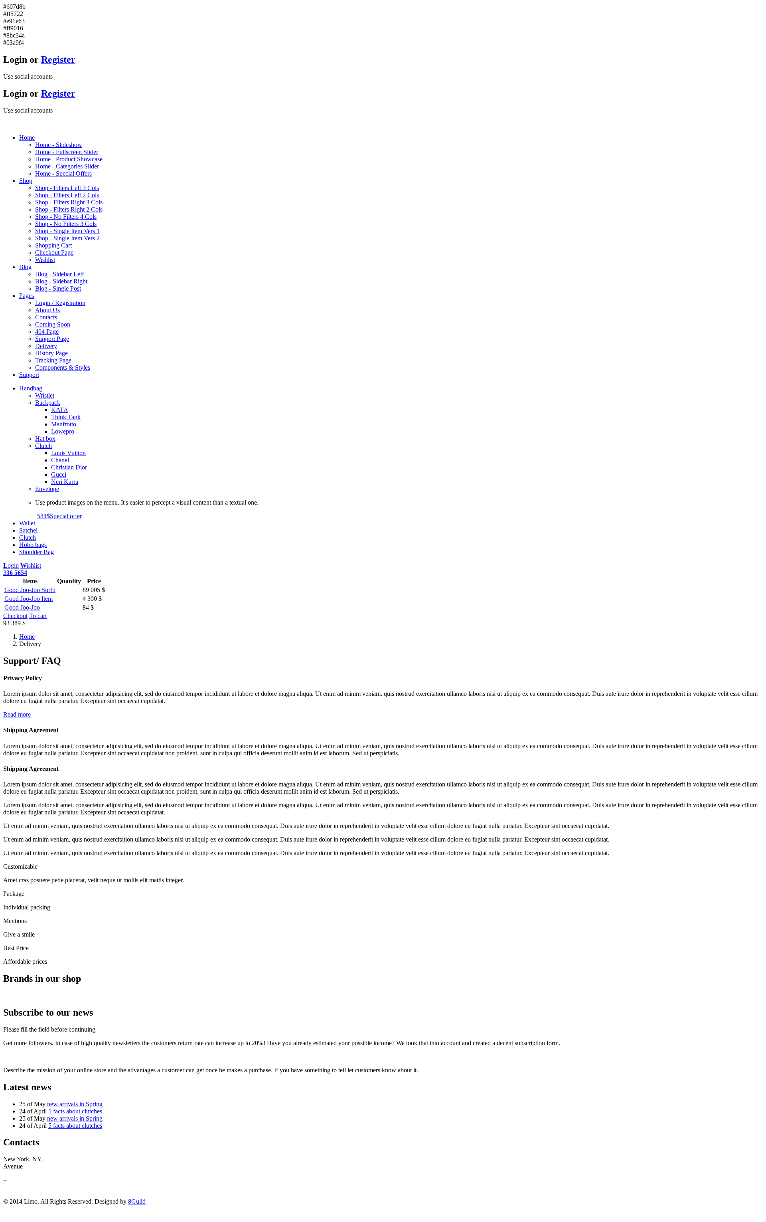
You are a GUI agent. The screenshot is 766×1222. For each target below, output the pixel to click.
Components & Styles (62, 367)
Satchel (28, 530)
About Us (47, 310)
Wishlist (45, 259)
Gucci (58, 474)
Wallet (27, 523)
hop (25, 180)
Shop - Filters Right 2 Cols (69, 209)
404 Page (47, 331)
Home (27, 636)
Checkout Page (54, 252)
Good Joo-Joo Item (28, 598)
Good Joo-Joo (22, 607)
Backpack (47, 402)
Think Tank (66, 417)
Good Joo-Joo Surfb (29, 589)
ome (27, 137)
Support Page (52, 338)
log (25, 266)
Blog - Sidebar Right (61, 281)
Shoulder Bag (36, 552)
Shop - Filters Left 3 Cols (67, 187)
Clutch (43, 445)
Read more (17, 714)
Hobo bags (33, 544)
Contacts (46, 317)
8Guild (137, 1201)
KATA (59, 409)
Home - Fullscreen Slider (66, 152)
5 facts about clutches (75, 1111)
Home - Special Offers (63, 173)
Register (58, 59)
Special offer (59, 516)
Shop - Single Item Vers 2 (67, 238)
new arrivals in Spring (75, 1104)
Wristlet (44, 395)
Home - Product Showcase (69, 159)
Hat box (45, 438)
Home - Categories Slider (67, 166)
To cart (38, 615)
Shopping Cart (53, 245)
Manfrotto (63, 424)
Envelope (47, 488)
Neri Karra (64, 481)
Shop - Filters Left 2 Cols (67, 195)
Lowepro (62, 431)
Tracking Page (53, 360)
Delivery (46, 346)
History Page (51, 353)
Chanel (60, 460)
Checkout (15, 615)
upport (29, 374)
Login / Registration (60, 302)
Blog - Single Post (58, 288)
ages (26, 295)
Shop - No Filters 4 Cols (66, 216)
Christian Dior (69, 467)
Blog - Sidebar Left (59, 274)
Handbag (30, 388)
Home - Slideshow (58, 144)
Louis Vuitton (68, 453)
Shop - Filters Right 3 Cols (69, 202)
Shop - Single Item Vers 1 (67, 231)
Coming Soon (52, 324)
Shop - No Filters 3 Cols (66, 223)
